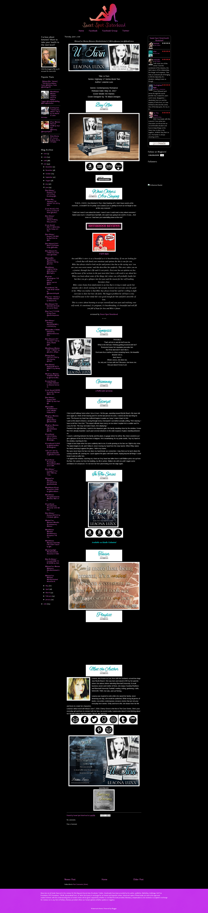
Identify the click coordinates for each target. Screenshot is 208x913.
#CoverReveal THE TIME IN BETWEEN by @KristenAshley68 (52, 290)
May (47, 586)
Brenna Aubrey (158, 117)
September (49, 177)
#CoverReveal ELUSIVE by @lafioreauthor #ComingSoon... (52, 445)
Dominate (156, 43)
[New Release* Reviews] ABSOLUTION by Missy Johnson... (51, 219)
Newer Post (70, 879)
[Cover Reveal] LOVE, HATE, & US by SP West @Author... (52, 210)
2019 (45, 157)
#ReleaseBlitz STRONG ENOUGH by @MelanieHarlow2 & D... (52, 332)
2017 (45, 164)
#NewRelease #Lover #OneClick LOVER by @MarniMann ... (52, 489)
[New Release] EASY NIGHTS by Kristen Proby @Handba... (52, 245)
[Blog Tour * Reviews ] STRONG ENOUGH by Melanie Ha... (52, 299)
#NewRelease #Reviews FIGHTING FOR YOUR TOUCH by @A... (52, 543)
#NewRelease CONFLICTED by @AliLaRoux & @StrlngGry (51, 270)
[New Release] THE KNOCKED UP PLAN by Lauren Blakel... (52, 306)
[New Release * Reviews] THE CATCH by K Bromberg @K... (51, 193)
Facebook (93, 30)
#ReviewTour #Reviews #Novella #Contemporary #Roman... (52, 523)
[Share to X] (105, 815)
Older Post (138, 879)
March (48, 593)
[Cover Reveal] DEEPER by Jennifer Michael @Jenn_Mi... (52, 392)
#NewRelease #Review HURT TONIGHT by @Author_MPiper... (52, 350)
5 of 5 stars (104, 253)
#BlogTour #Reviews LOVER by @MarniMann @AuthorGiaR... (51, 419)
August (48, 181)
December (49, 167)
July (47, 184)
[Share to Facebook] (107, 815)
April (47, 589)
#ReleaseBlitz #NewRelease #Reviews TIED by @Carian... (51, 261)
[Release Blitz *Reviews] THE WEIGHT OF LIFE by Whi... (52, 202)
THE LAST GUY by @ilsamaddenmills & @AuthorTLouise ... (52, 453)
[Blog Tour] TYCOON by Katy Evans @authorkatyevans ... (52, 314)
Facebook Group (109, 30)
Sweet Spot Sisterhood (109, 314)
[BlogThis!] (103, 815)
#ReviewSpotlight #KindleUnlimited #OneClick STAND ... (52, 553)
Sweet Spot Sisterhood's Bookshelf (159, 39)
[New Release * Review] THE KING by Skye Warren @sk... (52, 237)
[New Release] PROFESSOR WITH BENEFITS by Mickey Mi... (52, 367)
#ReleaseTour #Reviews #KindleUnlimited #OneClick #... (51, 578)
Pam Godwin (157, 45)
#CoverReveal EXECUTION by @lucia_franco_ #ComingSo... (51, 437)
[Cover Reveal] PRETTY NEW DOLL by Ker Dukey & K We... (52, 228)
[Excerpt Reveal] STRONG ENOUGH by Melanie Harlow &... (52, 384)
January (48, 600)
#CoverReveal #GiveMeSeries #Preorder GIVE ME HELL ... (52, 507)
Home (81, 30)
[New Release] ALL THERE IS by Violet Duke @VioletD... (52, 253)
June (47, 187)
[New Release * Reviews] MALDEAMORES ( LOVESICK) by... (52, 323)
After (155, 51)
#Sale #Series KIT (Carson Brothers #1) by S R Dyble (55, 139)
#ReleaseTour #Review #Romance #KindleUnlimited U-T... (52, 569)
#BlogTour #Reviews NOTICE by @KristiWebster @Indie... (51, 428)
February (49, 596)
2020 (45, 154)
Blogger (114, 909)
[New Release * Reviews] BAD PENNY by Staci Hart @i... (52, 400)
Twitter (125, 30)
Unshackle (156, 60)
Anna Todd (157, 53)
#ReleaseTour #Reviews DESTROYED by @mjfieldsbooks (51, 481)
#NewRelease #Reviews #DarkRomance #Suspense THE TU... (51, 533)
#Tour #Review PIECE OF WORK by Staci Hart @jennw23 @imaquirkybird (50, 126)
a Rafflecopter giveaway (104, 391)
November (49, 170)
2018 (45, 161)
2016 (45, 604)
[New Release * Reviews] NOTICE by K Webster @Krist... (52, 515)
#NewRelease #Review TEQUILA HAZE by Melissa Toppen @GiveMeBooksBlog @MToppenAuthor (50, 97)
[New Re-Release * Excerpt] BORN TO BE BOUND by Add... (52, 561)
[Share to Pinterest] (109, 815)
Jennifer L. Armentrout (160, 89)
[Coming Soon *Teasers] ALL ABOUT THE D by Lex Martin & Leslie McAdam (50, 112)
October (48, 174)
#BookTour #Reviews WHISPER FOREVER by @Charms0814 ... (52, 376)
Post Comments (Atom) (80, 884)
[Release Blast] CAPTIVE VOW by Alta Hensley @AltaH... (52, 358)
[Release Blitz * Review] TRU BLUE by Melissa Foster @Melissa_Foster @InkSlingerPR (49, 84)
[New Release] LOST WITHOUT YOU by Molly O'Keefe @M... (52, 342)
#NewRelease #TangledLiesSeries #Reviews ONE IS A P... (52, 497)
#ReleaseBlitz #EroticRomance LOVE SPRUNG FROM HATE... (51, 409)
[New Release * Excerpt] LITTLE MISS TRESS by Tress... (51, 472)
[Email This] (101, 815)
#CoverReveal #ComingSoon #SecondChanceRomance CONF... (52, 463)
